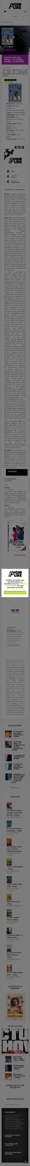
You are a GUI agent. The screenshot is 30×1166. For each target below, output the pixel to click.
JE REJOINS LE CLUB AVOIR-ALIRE (15, 592)
